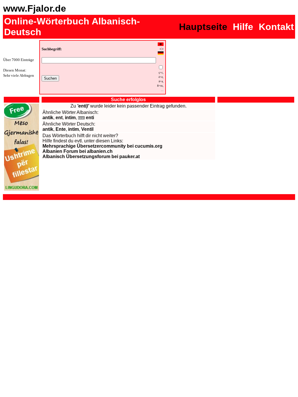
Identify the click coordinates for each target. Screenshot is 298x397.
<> (161, 49)
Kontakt (276, 27)
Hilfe (243, 27)
